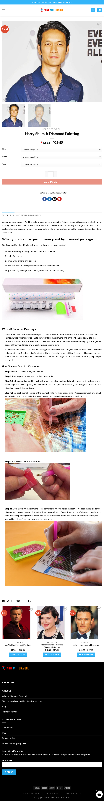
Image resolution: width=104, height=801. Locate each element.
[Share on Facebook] (44, 199)
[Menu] (3, 10)
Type (4, 164)
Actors (44, 193)
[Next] (96, 61)
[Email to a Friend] (54, 199)
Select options (18, 654)
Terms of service (9, 711)
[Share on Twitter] (49, 199)
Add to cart (52, 181)
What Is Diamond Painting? (14, 696)
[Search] (93, 10)
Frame (4, 157)
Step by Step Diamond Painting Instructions (22, 701)
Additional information (29, 215)
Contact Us (7, 727)
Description (8, 215)
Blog (4, 706)
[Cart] (99, 10)
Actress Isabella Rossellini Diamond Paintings (52, 646)
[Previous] (7, 61)
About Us (6, 690)
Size (4, 149)
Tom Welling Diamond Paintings (17, 645)
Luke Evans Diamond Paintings (86, 645)
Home (45, 129)
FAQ (4, 732)
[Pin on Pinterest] (59, 199)
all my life (51, 193)
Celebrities (56, 129)
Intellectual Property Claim (14, 743)
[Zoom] (5, 98)
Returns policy (8, 738)
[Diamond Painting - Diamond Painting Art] (52, 10)
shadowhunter (60, 193)
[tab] (8, 215)
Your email (7, 760)
